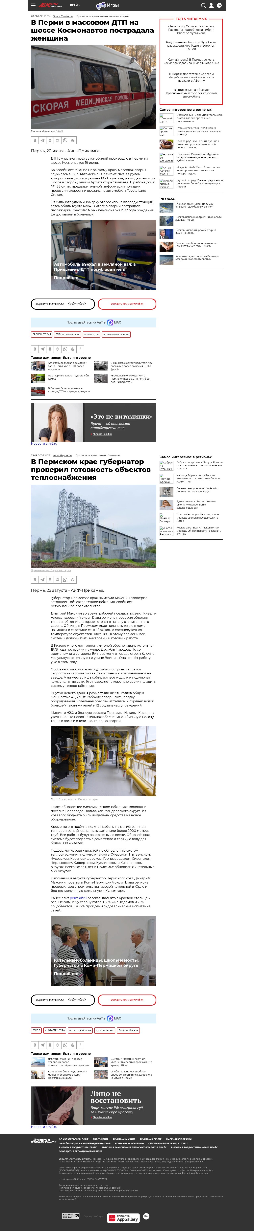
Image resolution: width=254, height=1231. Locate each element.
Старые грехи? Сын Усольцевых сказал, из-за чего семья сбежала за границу (199, 131)
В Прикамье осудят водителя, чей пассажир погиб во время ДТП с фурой (132, 366)
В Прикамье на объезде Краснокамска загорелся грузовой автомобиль (191, 93)
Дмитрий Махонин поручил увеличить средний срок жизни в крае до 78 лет (131, 1062)
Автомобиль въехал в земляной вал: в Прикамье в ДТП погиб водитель (95, 267)
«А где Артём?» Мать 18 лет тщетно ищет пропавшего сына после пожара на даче (198, 170)
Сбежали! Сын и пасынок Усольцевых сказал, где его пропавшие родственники (200, 118)
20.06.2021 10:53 (40, 16)
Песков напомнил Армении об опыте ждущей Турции (198, 218)
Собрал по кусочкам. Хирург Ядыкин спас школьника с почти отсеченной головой (200, 465)
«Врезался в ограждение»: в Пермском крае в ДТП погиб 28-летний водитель (131, 378)
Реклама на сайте (124, 1139)
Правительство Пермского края (51, 570)
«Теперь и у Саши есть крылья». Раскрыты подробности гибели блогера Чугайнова (191, 30)
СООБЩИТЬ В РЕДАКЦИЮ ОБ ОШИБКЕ (80, 1151)
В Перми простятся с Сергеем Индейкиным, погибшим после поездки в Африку (191, 77)
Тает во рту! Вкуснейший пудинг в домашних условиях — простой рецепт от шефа (198, 144)
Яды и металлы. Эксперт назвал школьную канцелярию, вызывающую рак (196, 504)
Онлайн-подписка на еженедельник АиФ (85, 1143)
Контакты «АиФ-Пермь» (129, 1143)
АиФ (60, 131)
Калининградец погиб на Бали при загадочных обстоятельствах (197, 257)
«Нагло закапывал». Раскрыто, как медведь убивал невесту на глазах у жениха (199, 530)
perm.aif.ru (78, 898)
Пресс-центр (100, 1139)
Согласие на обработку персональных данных (83, 1185)
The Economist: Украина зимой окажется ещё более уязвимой (194, 205)
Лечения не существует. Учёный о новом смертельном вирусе (197, 490)
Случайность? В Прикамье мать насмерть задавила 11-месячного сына (191, 61)
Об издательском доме (74, 1139)
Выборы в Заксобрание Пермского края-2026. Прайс (134, 1147)
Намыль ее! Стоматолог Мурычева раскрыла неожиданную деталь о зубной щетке (198, 157)
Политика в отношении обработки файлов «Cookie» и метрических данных (98, 1190)
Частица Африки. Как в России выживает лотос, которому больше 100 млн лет (198, 478)
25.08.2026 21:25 (40, 455)
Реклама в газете (151, 1139)
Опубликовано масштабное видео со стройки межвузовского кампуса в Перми (132, 1074)
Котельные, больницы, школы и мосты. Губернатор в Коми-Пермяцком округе (96, 963)
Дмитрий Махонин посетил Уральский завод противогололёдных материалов (68, 1062)
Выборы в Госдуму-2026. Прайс (78, 1147)
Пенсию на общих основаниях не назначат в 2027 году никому (195, 244)
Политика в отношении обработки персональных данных (89, 1188)
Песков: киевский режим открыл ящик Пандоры (195, 231)
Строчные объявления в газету (168, 1143)
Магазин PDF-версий (178, 1139)
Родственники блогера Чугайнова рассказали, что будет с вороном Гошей (191, 46)
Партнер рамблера (93, 1216)
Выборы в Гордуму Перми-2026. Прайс (194, 1147)
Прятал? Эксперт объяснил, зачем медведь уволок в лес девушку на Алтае (198, 517)
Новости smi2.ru (44, 443)
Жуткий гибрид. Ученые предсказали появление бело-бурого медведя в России (200, 183)
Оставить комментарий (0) (127, 304)
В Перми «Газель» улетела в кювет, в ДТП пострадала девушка (69, 390)
